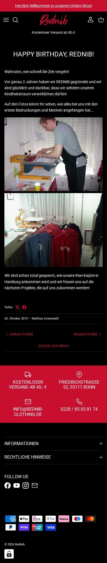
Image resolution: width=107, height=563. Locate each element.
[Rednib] (53, 19)
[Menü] (6, 20)
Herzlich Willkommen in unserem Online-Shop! (53, 6)
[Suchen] (18, 20)
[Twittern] (17, 307)
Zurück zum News (53, 345)
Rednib (19, 544)
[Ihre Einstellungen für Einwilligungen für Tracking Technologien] (9, 554)
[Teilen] (24, 307)
